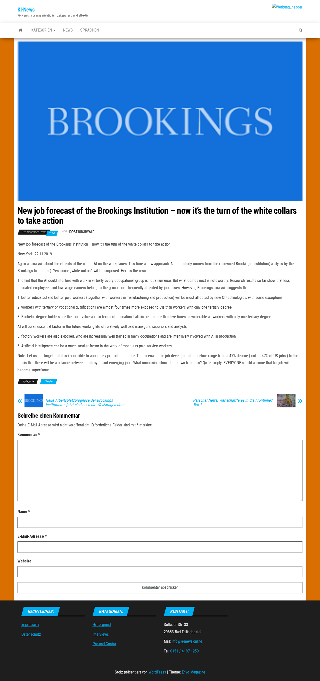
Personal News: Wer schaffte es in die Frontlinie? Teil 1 (232, 402)
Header (48, 381)
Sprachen (89, 30)
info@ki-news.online (187, 641)
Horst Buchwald (81, 232)
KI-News (26, 10)
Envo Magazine (193, 672)
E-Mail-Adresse (32, 536)
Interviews (100, 634)
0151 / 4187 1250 (184, 651)
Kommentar (29, 434)
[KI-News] (21, 30)
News (68, 30)
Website (25, 561)
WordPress (157, 672)
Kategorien (42, 30)
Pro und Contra (104, 643)
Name (24, 511)
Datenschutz (31, 634)
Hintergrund (101, 624)
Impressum (30, 624)
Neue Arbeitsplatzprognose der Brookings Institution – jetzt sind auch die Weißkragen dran (85, 402)
